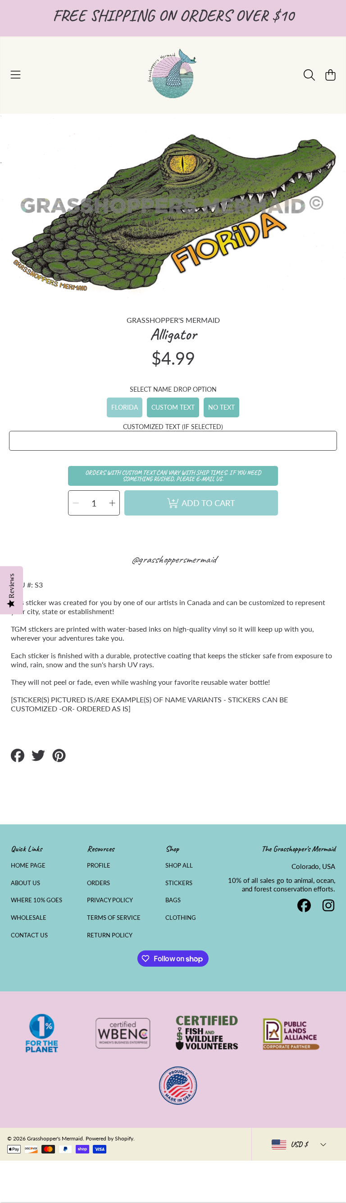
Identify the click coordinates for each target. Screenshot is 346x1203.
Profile (98, 865)
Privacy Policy (110, 900)
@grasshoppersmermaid (173, 559)
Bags (173, 900)
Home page (28, 865)
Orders (98, 882)
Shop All (179, 865)
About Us (25, 882)
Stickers (178, 882)
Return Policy (109, 935)
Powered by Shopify (109, 1138)
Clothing (180, 917)
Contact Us (29, 935)
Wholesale (28, 917)
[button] (16, 75)
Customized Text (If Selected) (173, 426)
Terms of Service (114, 917)
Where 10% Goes (36, 900)
